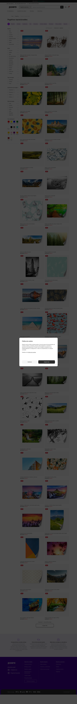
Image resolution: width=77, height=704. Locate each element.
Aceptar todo (46, 362)
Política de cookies (32, 352)
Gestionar (30, 362)
